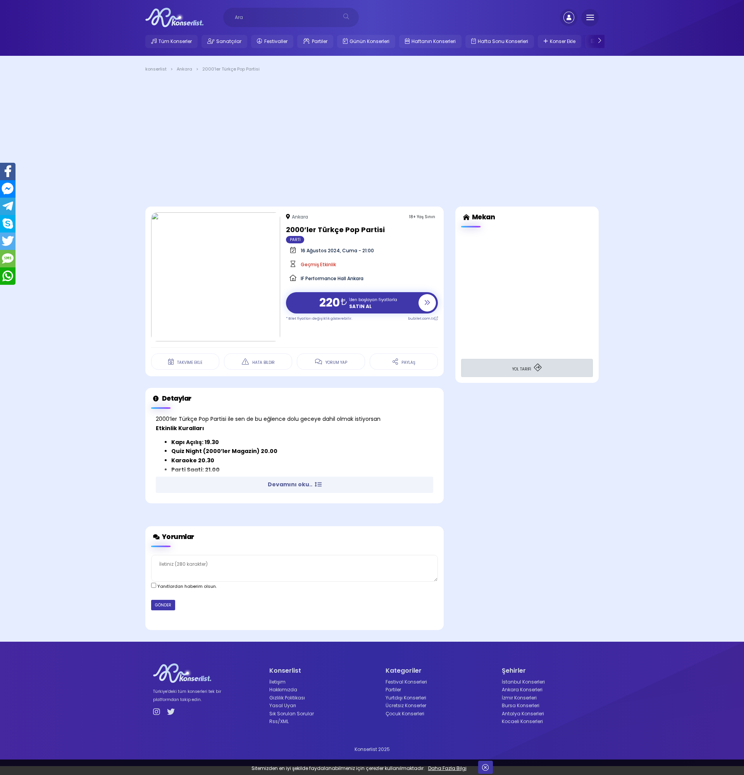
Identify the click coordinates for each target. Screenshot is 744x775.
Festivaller (276, 41)
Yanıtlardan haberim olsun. (186, 586)
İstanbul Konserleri (523, 682)
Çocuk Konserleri (405, 713)
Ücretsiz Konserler (406, 705)
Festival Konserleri (406, 682)
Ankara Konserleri (522, 689)
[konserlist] (174, 17)
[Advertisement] (372, 140)
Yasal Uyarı (282, 705)
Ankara (300, 217)
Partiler (319, 41)
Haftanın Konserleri (434, 41)
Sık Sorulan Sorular (291, 713)
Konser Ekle (562, 41)
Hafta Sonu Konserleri (503, 41)
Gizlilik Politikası (287, 697)
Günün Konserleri (369, 41)
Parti (295, 240)
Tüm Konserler (175, 41)
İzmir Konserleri (519, 697)
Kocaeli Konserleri (522, 721)
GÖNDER (163, 605)
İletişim (277, 682)
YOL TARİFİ (522, 369)
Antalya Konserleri (523, 713)
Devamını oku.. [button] (290, 484)
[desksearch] (346, 16)
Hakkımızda (283, 689)
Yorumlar (177, 536)
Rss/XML (279, 721)
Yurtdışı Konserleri (406, 697)
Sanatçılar (228, 41)
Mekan (483, 217)
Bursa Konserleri (520, 705)
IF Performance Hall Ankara (332, 278)
